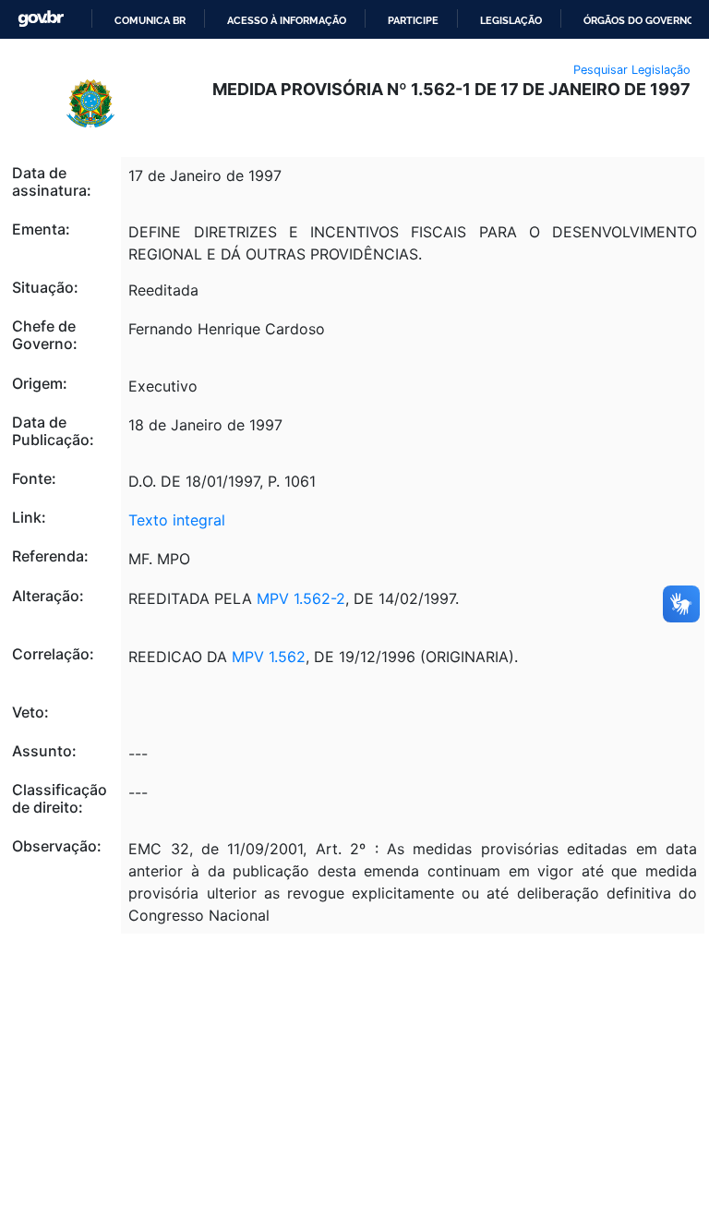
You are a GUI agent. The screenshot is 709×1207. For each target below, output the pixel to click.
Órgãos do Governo (638, 20)
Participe (413, 20)
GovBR (41, 19)
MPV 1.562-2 (301, 598)
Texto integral (176, 520)
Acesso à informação (286, 20)
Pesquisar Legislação (632, 70)
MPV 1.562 (269, 656)
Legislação (511, 20)
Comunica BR (150, 20)
